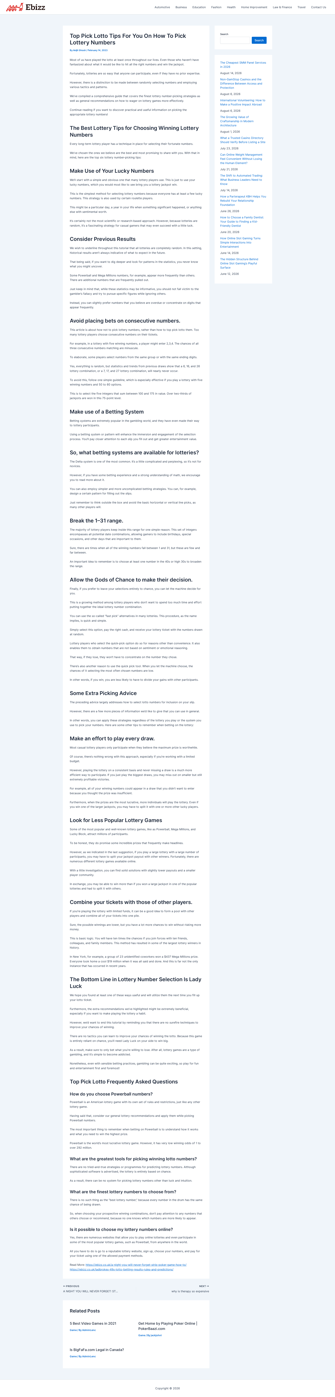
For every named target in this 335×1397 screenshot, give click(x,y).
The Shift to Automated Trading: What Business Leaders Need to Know (241, 180)
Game (73, 1330)
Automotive (162, 7)
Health (231, 7)
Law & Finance (282, 7)
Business (181, 7)
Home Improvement (254, 7)
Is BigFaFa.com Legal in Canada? (97, 1350)
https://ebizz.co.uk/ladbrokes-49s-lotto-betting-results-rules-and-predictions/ (121, 1269)
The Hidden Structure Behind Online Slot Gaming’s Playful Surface (239, 263)
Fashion (216, 7)
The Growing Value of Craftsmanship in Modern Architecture (237, 121)
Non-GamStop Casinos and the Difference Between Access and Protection (241, 83)
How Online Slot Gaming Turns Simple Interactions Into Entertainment (240, 242)
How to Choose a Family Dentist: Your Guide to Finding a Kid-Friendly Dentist (242, 221)
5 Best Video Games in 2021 (93, 1323)
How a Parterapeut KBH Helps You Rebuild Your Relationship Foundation (243, 201)
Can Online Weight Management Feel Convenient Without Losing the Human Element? (241, 159)
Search (224, 34)
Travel (301, 7)
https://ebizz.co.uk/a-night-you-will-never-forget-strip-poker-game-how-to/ (136, 1264)
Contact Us (318, 7)
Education (199, 7)
